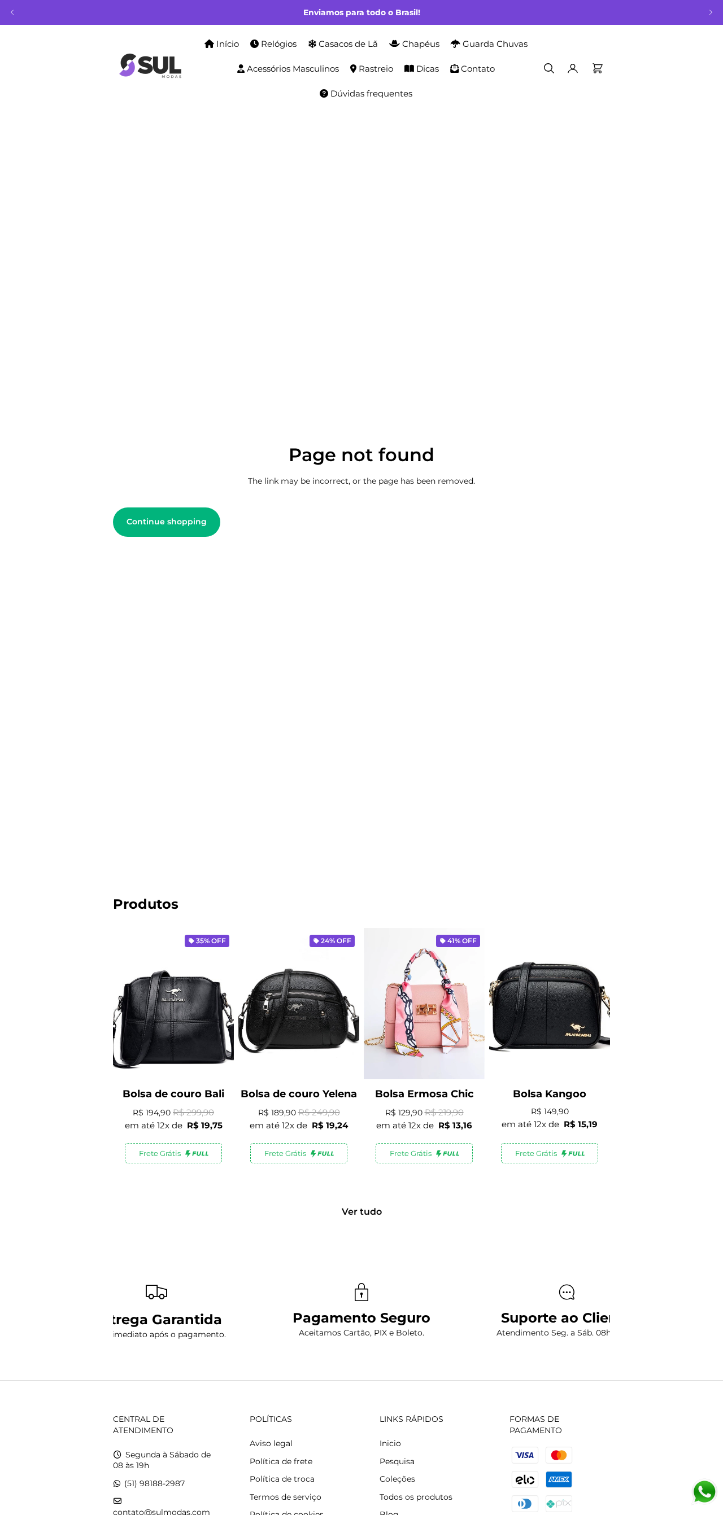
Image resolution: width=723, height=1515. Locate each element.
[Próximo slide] (710, 12)
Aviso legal (271, 1443)
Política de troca (282, 1479)
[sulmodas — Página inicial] (150, 68)
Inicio (390, 1443)
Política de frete (281, 1461)
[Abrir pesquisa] (549, 68)
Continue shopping (167, 521)
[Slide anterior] (12, 12)
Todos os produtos (416, 1497)
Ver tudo (362, 1211)
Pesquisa (397, 1461)
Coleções (397, 1479)
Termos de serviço (285, 1497)
